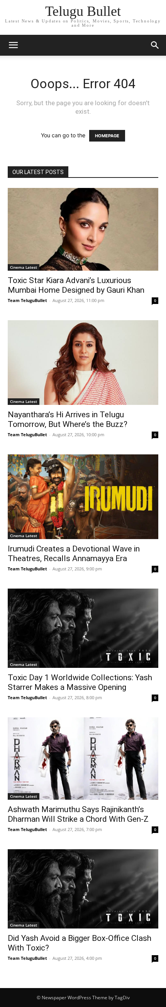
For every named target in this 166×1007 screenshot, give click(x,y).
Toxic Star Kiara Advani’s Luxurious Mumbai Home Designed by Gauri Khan (76, 285)
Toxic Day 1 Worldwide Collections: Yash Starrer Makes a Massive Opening (80, 682)
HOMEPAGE (107, 135)
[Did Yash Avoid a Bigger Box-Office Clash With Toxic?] (83, 888)
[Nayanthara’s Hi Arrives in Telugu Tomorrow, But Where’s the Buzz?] (83, 362)
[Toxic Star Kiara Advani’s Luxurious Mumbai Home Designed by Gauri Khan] (83, 229)
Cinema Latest (23, 267)
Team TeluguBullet (27, 300)
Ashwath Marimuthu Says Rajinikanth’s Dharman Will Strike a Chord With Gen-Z (78, 814)
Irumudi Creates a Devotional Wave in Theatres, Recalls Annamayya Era (74, 553)
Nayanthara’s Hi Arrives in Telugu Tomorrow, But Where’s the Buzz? (67, 419)
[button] (13, 45)
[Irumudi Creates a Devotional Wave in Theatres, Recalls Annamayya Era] (83, 496)
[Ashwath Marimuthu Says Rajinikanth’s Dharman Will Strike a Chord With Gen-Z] (83, 758)
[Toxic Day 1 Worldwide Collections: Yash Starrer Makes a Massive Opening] (83, 628)
